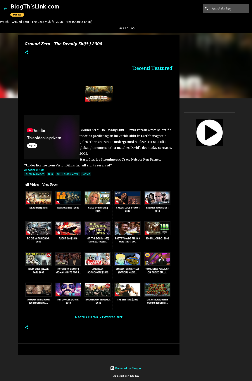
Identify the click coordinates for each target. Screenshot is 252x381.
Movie (86, 174)
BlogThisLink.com (34, 6)
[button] (26, 52)
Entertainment (35, 174)
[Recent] (140, 68)
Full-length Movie (68, 174)
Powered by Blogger (128, 368)
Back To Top (126, 28)
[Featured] (162, 68)
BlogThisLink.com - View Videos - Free (99, 317)
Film (50, 174)
